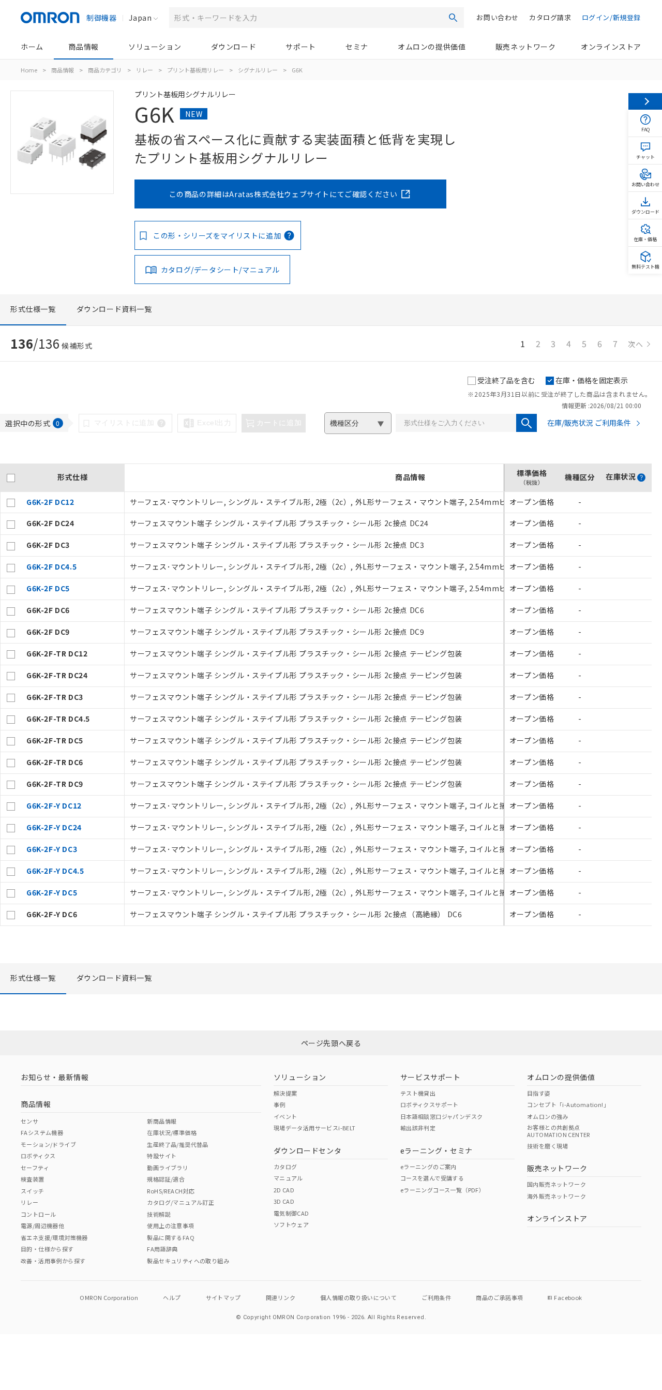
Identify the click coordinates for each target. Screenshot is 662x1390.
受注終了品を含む (506, 380)
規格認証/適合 (166, 1179)
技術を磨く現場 (547, 1146)
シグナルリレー (258, 70)
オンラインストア (611, 46)
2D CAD (284, 1190)
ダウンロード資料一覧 (114, 309)
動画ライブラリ (167, 1167)
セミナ (356, 46)
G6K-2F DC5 (48, 588)
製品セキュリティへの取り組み (188, 1261)
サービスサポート (430, 1077)
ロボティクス (38, 1156)
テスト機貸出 (417, 1093)
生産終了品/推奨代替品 (177, 1144)
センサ (29, 1121)
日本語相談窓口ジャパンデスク (441, 1116)
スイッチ (32, 1191)
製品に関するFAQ (170, 1237)
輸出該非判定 (417, 1128)
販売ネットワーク (525, 46)
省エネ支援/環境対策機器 (54, 1237)
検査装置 (32, 1179)
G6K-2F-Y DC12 (54, 805)
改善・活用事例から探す (53, 1261)
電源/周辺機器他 (42, 1225)
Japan (140, 17)
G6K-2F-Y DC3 (51, 849)
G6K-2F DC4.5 (51, 566)
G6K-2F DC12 (50, 502)
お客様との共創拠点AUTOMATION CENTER (558, 1131)
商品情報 (83, 46)
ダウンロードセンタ (307, 1150)
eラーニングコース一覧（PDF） (442, 1190)
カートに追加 (279, 423)
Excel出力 (214, 423)
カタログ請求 (550, 17)
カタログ (285, 1166)
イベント (285, 1116)
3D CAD (284, 1201)
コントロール (38, 1214)
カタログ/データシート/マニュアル (220, 269)
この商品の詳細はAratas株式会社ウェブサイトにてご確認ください (283, 194)
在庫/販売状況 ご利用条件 (589, 422)
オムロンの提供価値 (431, 46)
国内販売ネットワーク (556, 1184)
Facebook (568, 1297)
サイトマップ (223, 1297)
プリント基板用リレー (195, 70)
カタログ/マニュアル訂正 (180, 1202)
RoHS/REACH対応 (170, 1191)
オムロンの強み (547, 1116)
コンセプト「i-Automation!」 (568, 1104)
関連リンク (280, 1297)
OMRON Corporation (109, 1297)
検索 (453, 17)
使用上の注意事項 (170, 1225)
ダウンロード (234, 46)
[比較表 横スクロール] (326, 460)
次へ (635, 344)
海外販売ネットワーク (556, 1196)
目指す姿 (539, 1093)
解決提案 (285, 1093)
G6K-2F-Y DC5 (51, 892)
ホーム (32, 46)
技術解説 (159, 1214)
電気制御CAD (291, 1213)
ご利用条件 (436, 1297)
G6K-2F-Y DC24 (54, 827)
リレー (144, 70)
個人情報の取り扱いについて (358, 1297)
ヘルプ (171, 1297)
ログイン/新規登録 (611, 17)
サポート (300, 46)
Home (29, 70)
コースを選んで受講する (432, 1178)
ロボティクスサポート (429, 1104)
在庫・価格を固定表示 (591, 380)
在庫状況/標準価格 (172, 1132)
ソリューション (154, 46)
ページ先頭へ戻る (331, 1043)
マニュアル (288, 1178)
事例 (279, 1104)
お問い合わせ (497, 17)
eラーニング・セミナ (436, 1150)
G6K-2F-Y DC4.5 (55, 870)
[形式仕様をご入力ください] (526, 423)
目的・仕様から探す (47, 1249)
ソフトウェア (291, 1224)
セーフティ (35, 1167)
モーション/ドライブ (48, 1144)
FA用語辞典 (162, 1249)
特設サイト (161, 1156)
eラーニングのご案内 (428, 1166)
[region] (326, 695)
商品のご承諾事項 (499, 1297)
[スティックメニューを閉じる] (645, 101)
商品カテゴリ (105, 70)
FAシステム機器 (42, 1132)
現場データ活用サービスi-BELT (315, 1128)
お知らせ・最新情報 (54, 1077)
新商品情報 (161, 1121)
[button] (641, 477)
